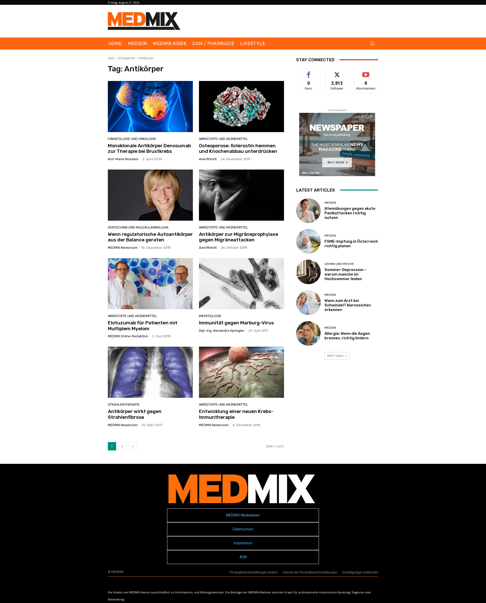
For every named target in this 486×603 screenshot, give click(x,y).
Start (111, 58)
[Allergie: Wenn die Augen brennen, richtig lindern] (308, 333)
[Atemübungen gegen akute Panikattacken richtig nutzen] (308, 210)
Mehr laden (335, 356)
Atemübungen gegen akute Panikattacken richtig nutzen (350, 213)
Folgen (337, 72)
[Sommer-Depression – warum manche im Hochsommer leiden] (308, 272)
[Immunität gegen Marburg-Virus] (241, 283)
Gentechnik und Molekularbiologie (138, 227)
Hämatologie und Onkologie (132, 138)
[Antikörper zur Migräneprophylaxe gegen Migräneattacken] (241, 195)
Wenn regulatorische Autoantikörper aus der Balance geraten (150, 237)
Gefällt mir (308, 72)
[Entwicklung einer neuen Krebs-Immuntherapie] (241, 372)
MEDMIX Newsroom (122, 247)
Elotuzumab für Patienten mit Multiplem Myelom (142, 325)
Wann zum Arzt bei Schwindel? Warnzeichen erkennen (348, 305)
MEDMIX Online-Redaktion (128, 336)
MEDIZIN (330, 202)
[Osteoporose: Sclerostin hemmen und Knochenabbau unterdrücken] (241, 106)
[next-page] (133, 446)
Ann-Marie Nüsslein (123, 159)
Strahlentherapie (124, 404)
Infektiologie (210, 316)
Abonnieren (365, 72)
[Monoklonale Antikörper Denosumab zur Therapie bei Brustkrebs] (150, 106)
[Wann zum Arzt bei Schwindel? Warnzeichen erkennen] (308, 302)
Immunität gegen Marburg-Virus (236, 323)
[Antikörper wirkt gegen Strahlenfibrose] (150, 372)
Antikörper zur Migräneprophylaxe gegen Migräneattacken (238, 237)
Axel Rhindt (208, 159)
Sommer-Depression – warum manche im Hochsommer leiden (346, 274)
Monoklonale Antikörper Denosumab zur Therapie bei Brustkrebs (149, 148)
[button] (372, 44)
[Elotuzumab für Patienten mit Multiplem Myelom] (150, 283)
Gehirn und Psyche (339, 264)
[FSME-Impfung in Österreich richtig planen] (308, 241)
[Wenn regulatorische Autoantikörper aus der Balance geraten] (150, 195)
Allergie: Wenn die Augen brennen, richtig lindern (347, 335)
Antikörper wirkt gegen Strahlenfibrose (134, 414)
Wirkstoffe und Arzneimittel (223, 138)
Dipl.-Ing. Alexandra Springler (221, 330)
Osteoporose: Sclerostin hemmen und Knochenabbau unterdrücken (238, 148)
